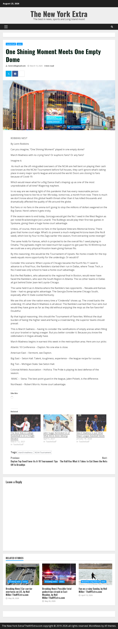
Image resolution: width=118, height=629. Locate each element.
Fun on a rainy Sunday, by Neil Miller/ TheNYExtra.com (95, 574)
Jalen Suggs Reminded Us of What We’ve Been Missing (56, 434)
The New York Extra (59, 13)
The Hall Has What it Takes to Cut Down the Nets (83, 459)
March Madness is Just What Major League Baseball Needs (90, 434)
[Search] (112, 27)
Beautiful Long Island (90, 582)
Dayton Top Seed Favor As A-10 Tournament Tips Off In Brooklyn (34, 461)
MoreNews (95, 625)
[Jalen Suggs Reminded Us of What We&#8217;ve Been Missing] (58, 423)
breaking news (15, 582)
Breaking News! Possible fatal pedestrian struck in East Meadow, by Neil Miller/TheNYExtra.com (59, 574)
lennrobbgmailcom (17, 66)
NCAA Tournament (43, 452)
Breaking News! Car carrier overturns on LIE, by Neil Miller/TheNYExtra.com (22, 574)
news (20, 44)
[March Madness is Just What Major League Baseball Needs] (91, 423)
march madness (25, 452)
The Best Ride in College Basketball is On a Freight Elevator (22, 436)
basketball (11, 44)
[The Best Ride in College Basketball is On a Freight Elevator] (26, 423)
